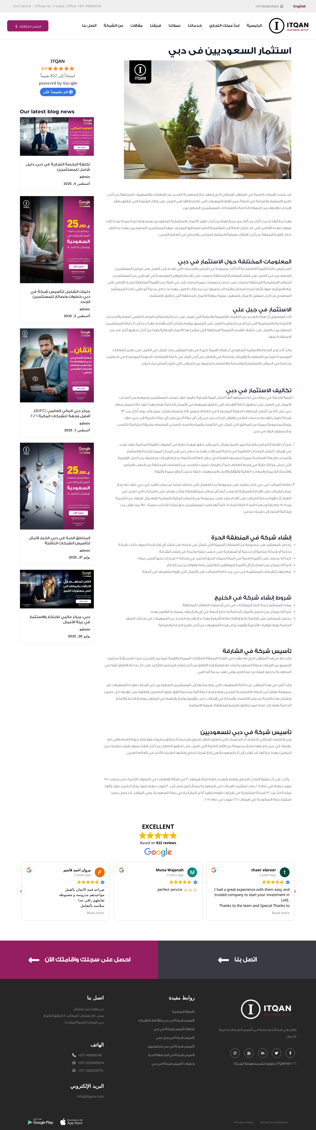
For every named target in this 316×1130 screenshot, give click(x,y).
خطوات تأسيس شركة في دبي (173, 1063)
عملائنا (174, 25)
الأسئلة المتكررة (183, 1012)
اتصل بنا (89, 25)
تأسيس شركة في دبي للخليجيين (171, 1046)
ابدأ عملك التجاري (224, 25)
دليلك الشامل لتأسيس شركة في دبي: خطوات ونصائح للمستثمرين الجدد (60, 297)
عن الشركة (113, 25)
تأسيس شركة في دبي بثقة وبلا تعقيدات (166, 1020)
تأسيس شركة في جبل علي (175, 1037)
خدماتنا (195, 25)
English (299, 6)
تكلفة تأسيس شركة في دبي (174, 1029)
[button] (294, 891)
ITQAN (58, 61)
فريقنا (155, 25)
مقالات (137, 25)
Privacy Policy (244, 1122)
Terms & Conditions (274, 1122)
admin (84, 177)
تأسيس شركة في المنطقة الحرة (171, 1055)
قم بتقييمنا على (55, 91)
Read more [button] (96, 913)
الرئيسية (254, 25)
